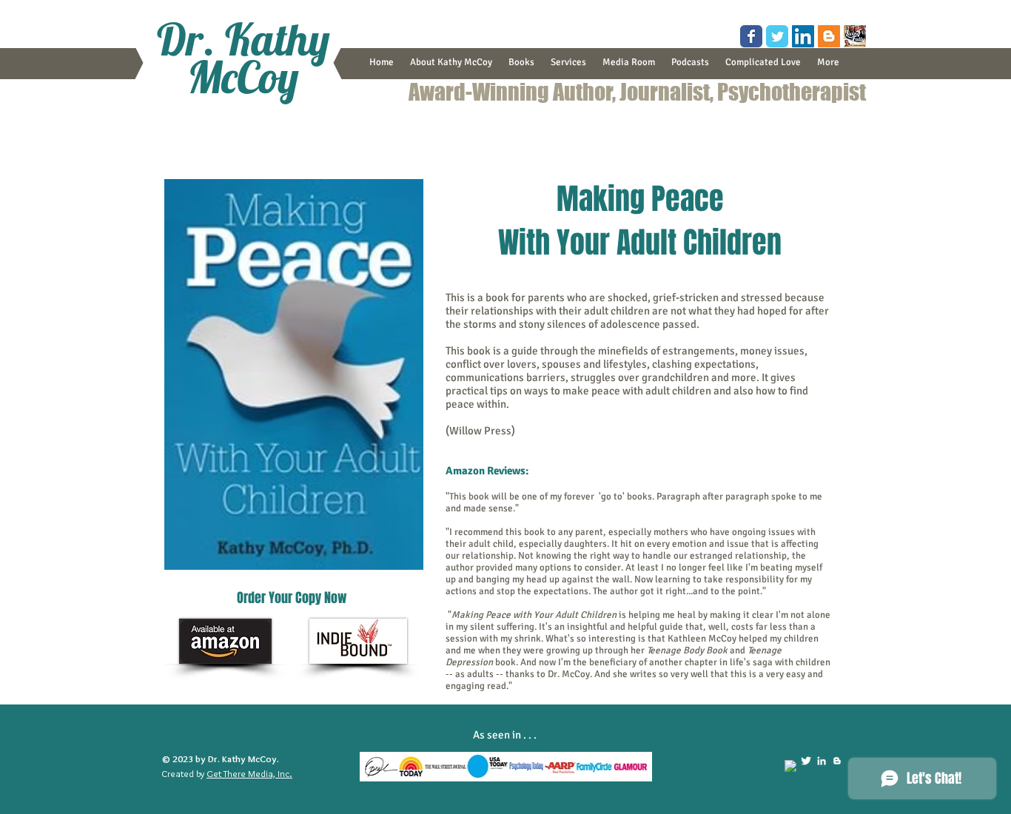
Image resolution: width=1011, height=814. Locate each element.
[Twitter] (806, 761)
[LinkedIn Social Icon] (803, 36)
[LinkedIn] (821, 761)
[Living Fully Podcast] (855, 36)
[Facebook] (790, 766)
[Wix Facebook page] (751, 36)
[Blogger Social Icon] (829, 36)
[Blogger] (837, 761)
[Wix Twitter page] (777, 36)
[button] (521, 62)
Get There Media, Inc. (249, 773)
